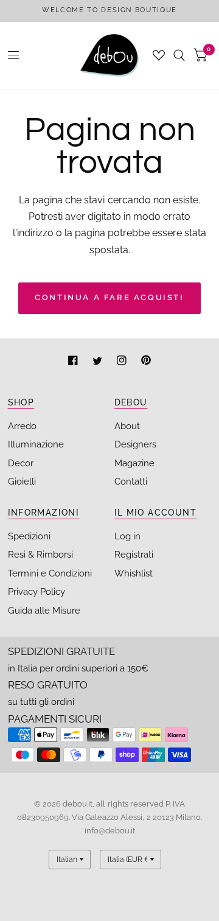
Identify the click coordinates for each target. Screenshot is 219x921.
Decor (20, 463)
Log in (127, 536)
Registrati (133, 554)
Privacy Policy (36, 591)
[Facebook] (74, 362)
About (127, 426)
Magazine (134, 463)
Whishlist (133, 573)
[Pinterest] (146, 362)
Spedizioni (29, 536)
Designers (135, 444)
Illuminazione (36, 444)
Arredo (22, 426)
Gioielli (22, 481)
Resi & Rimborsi (40, 554)
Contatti (130, 481)
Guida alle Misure (44, 610)
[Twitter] (98, 362)
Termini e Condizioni (50, 573)
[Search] (179, 55)
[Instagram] (123, 362)
